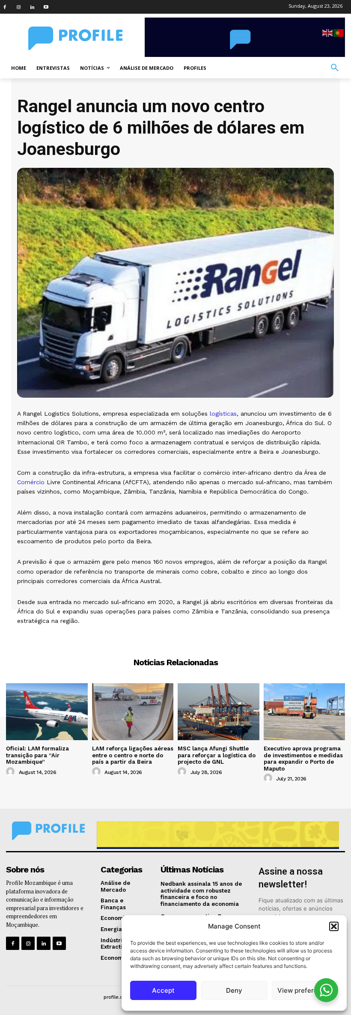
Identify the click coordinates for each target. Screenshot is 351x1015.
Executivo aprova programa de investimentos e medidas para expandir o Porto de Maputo (303, 758)
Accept (163, 990)
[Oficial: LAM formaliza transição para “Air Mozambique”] (47, 711)
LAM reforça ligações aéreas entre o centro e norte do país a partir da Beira (132, 755)
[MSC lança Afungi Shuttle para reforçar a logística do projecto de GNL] (218, 711)
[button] (334, 926)
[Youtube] (46, 7)
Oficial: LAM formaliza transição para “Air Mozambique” (37, 755)
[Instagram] (18, 7)
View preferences (305, 990)
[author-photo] (11, 772)
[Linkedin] (32, 7)
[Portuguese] (339, 32)
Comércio (31, 482)
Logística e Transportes (175, 636)
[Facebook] (4, 7)
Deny (234, 990)
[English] (327, 32)
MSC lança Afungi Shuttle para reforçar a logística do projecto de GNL (217, 755)
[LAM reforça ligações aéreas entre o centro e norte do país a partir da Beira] (133, 711)
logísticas (223, 413)
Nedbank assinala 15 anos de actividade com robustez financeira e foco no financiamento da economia (201, 894)
